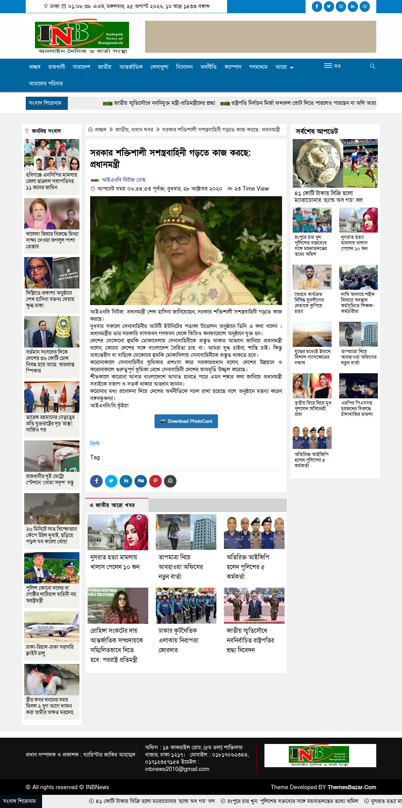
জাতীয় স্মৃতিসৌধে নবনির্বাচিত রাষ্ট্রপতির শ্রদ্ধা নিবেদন (250, 640)
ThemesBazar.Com (352, 787)
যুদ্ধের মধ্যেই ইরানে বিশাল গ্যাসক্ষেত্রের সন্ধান (312, 357)
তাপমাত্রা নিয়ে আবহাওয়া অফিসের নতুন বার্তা (181, 567)
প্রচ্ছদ (35, 67)
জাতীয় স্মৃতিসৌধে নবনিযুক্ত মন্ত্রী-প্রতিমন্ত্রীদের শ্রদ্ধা (112, 103)
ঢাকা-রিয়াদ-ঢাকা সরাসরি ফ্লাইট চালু (49, 650)
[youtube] (365, 6)
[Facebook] (96, 481)
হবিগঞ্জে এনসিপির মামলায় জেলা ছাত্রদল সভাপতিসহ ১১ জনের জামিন (51, 181)
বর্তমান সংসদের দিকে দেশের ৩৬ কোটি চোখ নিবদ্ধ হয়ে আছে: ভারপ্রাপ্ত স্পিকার (50, 361)
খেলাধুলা (159, 67)
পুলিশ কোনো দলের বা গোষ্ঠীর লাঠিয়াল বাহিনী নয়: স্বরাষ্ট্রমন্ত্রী (52, 594)
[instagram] (341, 6)
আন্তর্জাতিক (131, 67)
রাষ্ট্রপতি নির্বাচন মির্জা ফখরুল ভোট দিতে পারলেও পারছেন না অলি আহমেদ (255, 103)
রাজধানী (56, 67)
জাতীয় (104, 67)
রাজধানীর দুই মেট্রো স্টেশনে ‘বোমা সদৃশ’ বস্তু (49, 479)
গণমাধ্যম (258, 67)
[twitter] (329, 6)
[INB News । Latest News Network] (82, 35)
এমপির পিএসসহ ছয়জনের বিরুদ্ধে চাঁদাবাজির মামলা (357, 409)
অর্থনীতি (208, 67)
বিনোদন (184, 67)
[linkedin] (353, 6)
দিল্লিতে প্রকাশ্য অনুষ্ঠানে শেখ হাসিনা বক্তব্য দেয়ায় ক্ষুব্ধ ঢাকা (50, 299)
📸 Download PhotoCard (186, 421)
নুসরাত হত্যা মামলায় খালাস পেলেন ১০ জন (354, 243)
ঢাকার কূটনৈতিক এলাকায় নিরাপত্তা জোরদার (178, 640)
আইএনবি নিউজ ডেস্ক (123, 180)
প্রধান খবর (142, 129)
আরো (281, 67)
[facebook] (317, 6)
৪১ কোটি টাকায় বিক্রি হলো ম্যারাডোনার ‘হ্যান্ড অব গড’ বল (328, 197)
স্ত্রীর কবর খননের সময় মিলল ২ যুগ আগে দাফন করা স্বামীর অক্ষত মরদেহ (49, 706)
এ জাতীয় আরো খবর (112, 505)
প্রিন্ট (95, 444)
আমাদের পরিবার (46, 83)
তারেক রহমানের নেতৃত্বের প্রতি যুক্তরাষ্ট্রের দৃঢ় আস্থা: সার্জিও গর (50, 424)
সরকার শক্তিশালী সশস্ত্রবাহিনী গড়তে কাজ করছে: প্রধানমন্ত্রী (221, 129)
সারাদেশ (81, 67)
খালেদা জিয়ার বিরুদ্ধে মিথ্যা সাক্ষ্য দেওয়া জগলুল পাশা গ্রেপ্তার (52, 240)
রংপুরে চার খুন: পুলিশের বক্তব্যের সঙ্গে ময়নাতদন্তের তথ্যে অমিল (311, 246)
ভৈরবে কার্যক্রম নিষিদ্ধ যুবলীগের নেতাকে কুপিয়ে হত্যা (309, 303)
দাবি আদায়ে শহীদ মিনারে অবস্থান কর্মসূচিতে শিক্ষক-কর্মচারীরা (358, 303)
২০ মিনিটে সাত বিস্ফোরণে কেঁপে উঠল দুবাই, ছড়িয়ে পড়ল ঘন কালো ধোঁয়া (51, 535)
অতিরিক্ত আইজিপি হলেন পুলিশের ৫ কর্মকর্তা (248, 567)
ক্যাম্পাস (233, 67)
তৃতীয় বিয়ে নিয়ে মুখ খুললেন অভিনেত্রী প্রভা (313, 409)
